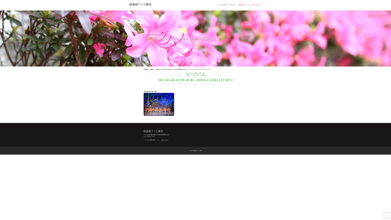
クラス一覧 (223, 5)
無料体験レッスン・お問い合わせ (249, 5)
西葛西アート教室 (197, 150)
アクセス (232, 5)
